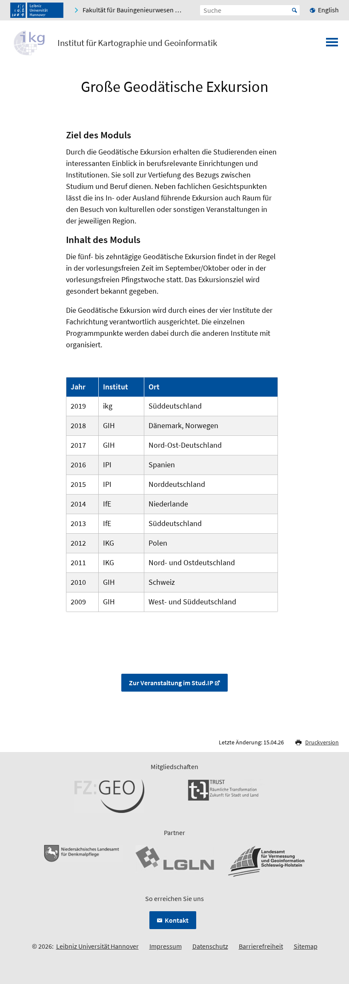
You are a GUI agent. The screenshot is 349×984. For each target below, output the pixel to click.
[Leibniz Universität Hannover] (36, 10)
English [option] (328, 10)
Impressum (165, 946)
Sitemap (306, 946)
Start (294, 10)
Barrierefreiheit (261, 946)
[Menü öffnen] (332, 44)
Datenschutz (210, 946)
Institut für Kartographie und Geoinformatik (137, 43)
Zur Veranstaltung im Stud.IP (171, 682)
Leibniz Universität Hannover (97, 946)
